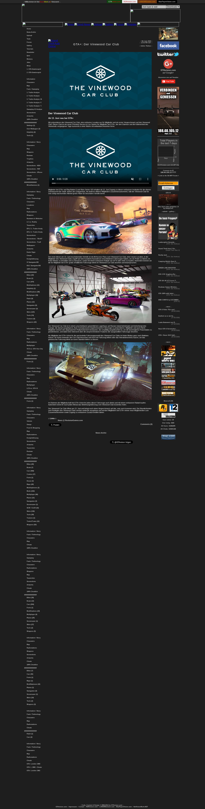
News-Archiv (31, 32)
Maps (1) (29, 681)
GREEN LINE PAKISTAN (167, 268)
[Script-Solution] (168, 417)
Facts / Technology (33, 198)
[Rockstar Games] (163, 411)
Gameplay (30, 195)
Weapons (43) (31, 322)
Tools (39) (30, 514)
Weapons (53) (31, 524)
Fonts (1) (29, 361)
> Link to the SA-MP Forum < (168, 175)
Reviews (29, 155)
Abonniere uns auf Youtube (168, 77)
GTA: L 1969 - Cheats (34, 767)
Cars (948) (30, 471)
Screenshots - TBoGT (34, 239)
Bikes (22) (30, 275)
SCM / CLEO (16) (32, 508)
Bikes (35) (30, 597)
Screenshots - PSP (33, 169)
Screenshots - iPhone (34, 172)
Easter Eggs (30, 252)
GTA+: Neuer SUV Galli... (167, 335)
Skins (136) (30, 511)
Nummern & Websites (34, 218)
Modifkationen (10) (33, 684)
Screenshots (31, 112)
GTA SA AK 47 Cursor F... (167, 280)
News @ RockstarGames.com (70, 420)
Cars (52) (29, 674)
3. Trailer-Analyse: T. (34, 106)
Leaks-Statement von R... (167, 322)
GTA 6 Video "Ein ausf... (167, 309)
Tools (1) (29, 135)
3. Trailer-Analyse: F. (34, 102)
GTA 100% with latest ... (166, 293)
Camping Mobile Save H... (167, 261)
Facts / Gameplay (32, 89)
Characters (30, 82)
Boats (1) (29, 278)
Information (30, 79)
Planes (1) (30, 687)
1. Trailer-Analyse (33, 92)
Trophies (29, 159)
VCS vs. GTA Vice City (34, 349)
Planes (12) (30, 302)
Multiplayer (30, 345)
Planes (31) (30, 498)
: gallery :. (172, 211)
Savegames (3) (31, 501)
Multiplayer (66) (32, 494)
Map (28, 86)
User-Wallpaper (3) (33, 129)
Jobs (28, 62)
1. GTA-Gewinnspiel (33, 69)
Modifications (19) (33, 611)
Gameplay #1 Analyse (34, 109)
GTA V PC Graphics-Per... (167, 274)
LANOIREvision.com (106, 807)
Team (28, 39)
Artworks (29, 116)
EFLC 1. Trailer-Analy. (34, 228)
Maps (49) (30, 484)
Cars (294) (30, 604)
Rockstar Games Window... (168, 287)
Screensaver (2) (32, 308)
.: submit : (164, 211)
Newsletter (30, 52)
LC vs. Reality (31, 222)
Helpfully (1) (31, 288)
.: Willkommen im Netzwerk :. (42, 2)
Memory (29, 59)
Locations (30, 205)
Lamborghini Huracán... (167, 242)
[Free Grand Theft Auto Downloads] (168, 438)
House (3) (30, 481)
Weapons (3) (31, 704)
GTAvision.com (61, 807)
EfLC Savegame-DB (33, 265)
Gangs (28, 424)
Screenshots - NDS (33, 165)
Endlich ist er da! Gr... (166, 316)
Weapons (29, 152)
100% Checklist (32, 119)
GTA (114, 2)
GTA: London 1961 (33, 770)
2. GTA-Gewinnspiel (33, 72)
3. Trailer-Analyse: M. (34, 99)
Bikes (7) (29, 671)
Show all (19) (168, 401)
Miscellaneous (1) (32, 185)
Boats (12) (30, 601)
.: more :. (168, 307)
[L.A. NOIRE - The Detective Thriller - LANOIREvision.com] (168, 390)
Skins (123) (30, 312)
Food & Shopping (33, 428)
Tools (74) (30, 315)
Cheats (29, 175)
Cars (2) (29, 737)
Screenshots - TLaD (33, 242)
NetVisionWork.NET (141, 807)
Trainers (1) (30, 518)
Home (28, 29)
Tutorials (29, 49)
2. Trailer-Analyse (33, 96)
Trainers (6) (30, 319)
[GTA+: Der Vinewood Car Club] (100, 109)
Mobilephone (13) (32, 285)
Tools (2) (29, 628)
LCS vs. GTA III (32, 388)
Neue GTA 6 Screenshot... (167, 329)
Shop (28, 66)
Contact (81, 807)
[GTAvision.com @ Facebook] (168, 48)
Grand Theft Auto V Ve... (167, 248)
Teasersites (30, 225)
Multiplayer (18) (32, 295)
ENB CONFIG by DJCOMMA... (169, 300)
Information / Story (33, 142)
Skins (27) (30, 624)
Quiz (28, 55)
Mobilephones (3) (32, 488)
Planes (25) (30, 618)
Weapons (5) (31, 631)
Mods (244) (30, 491)
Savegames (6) (31, 305)
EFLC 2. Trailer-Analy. (34, 232)
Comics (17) (30, 474)
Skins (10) (30, 697)
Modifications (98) (33, 292)
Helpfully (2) (31, 132)
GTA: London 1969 (33, 764)
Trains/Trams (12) (32, 521)
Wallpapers (30, 245)
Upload (29, 35)
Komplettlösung (32, 259)
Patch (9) (29, 298)
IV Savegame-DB (32, 262)
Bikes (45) (30, 464)
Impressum (73, 807)
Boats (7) (29, 467)
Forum (29, 42)
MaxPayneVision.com (167, 2)
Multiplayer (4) (31, 614)
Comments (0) (146, 424)
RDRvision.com (92, 807)
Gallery (29, 45)
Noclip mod (162, 255)
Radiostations (31, 212)
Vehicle (29, 421)
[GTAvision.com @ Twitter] (168, 55)
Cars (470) (30, 282)
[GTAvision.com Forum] (168, 238)
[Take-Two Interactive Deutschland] (173, 411)
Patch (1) (29, 734)
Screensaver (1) (32, 504)
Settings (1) (30, 125)
